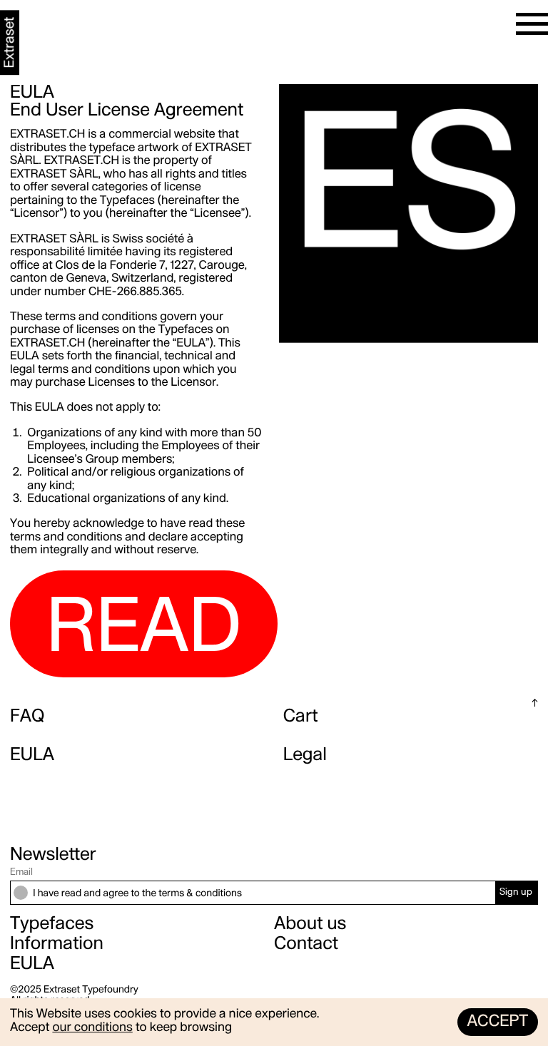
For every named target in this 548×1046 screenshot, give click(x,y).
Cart (300, 717)
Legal (305, 755)
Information (56, 944)
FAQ (27, 717)
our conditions (92, 1028)
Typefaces (51, 924)
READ (143, 631)
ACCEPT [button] (497, 1022)
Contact (306, 944)
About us (310, 924)
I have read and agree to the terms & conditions (137, 893)
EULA (32, 755)
